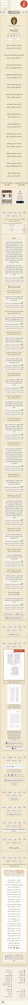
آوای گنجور (8, 981)
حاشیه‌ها (8, 216)
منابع (9, 993)
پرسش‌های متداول (20, 991)
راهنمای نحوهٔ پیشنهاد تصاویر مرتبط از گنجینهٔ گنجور (14, 747)
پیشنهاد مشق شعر (14, 799)
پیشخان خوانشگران (6, 983)
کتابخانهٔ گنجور (7, 975)
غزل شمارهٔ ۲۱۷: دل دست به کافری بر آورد (7, 184)
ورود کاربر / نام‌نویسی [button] (15, 12)
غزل (12, 227)
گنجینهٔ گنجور (7, 977)
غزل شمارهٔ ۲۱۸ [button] (18, 770)
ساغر (9, 974)
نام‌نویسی (7, 955)
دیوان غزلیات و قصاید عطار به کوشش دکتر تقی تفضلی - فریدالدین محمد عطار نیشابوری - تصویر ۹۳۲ (14, 706)
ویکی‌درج (11, 229)
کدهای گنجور (7, 970)
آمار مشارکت (8, 989)
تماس (9, 995)
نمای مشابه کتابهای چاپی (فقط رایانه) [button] (14, 618)
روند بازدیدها (14, 216)
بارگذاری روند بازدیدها (14, 848)
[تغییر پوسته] (3, 1002)
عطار (19, 26)
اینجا (11, 772)
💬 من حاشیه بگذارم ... (14, 866)
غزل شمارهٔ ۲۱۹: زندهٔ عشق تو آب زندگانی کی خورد (21, 184)
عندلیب (8, 770)
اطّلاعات (24, 212)
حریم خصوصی (7, 996)
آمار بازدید (8, 991)
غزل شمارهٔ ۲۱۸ (14, 30)
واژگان (20, 212)
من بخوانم (14, 784)
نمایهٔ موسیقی (21, 977)
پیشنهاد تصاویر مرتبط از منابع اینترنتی (15, 743)
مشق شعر (4, 212)
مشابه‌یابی (22, 981)
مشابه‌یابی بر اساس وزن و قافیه (15, 814)
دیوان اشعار (14, 26)
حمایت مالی (21, 995)
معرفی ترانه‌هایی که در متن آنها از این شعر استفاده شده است (14, 830)
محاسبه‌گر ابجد (7, 979)
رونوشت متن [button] (20, 614)
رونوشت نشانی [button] (9, 614)
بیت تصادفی (21, 972)
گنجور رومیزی (7, 972)
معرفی (22, 989)
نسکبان (8, 986)
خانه (23, 970)
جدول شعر (21, 974)
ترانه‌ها (20, 216)
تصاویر (15, 212)
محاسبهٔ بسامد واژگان (15, 634)
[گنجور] (24, 4)
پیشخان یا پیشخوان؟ (6, 984)
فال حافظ (22, 975)
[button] (26, 12)
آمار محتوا (22, 997)
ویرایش (8, 282)
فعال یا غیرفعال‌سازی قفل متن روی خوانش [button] (14, 780)
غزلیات (9, 26)
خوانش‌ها (10, 212)
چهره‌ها (22, 993)
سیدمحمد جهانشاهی (19, 871)
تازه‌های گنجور (21, 983)
